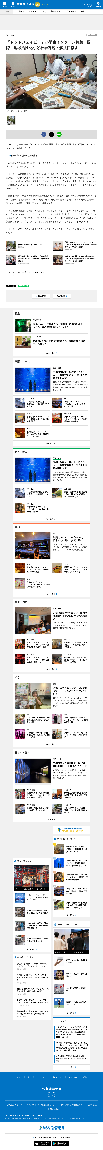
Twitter (89, 5)
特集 (83, 11)
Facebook (84, 5)
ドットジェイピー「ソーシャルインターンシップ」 (27, 274)
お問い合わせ (92, 1105)
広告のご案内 (54, 1109)
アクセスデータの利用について (71, 1105)
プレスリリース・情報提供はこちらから (42, 1105)
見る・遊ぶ (33, 11)
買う (44, 11)
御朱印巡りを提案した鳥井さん (25, 155)
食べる (21, 11)
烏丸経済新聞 (22, 4)
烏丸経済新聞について (14, 1105)
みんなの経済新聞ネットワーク (51, 1128)
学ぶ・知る (71, 11)
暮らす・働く (56, 11)
